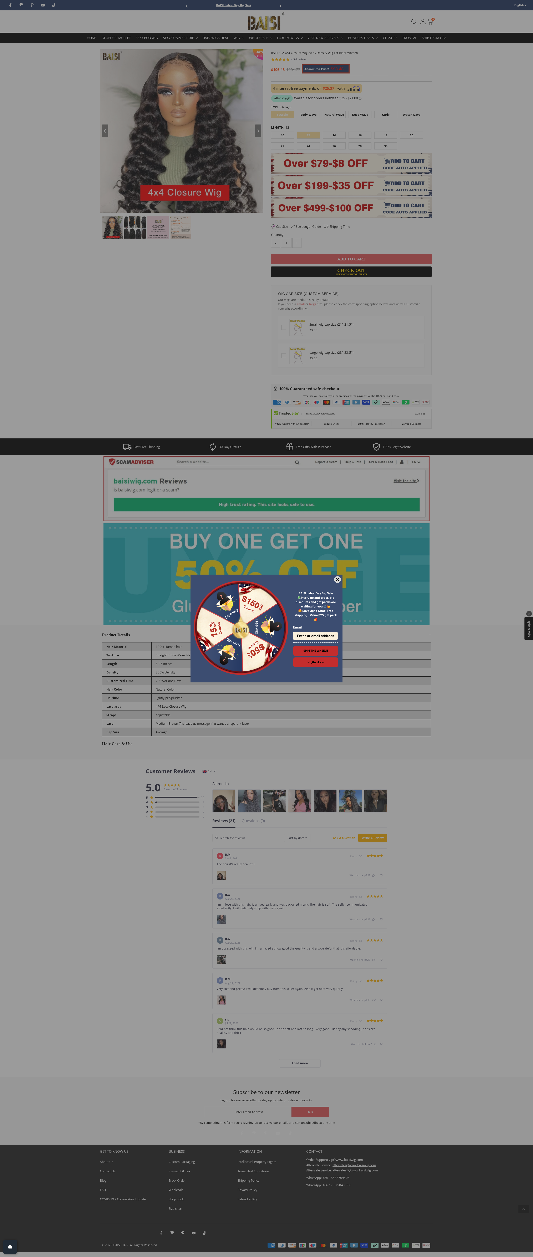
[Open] (10, 1247)
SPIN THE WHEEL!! (315, 650)
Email (297, 627)
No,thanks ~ (316, 662)
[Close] (337, 580)
